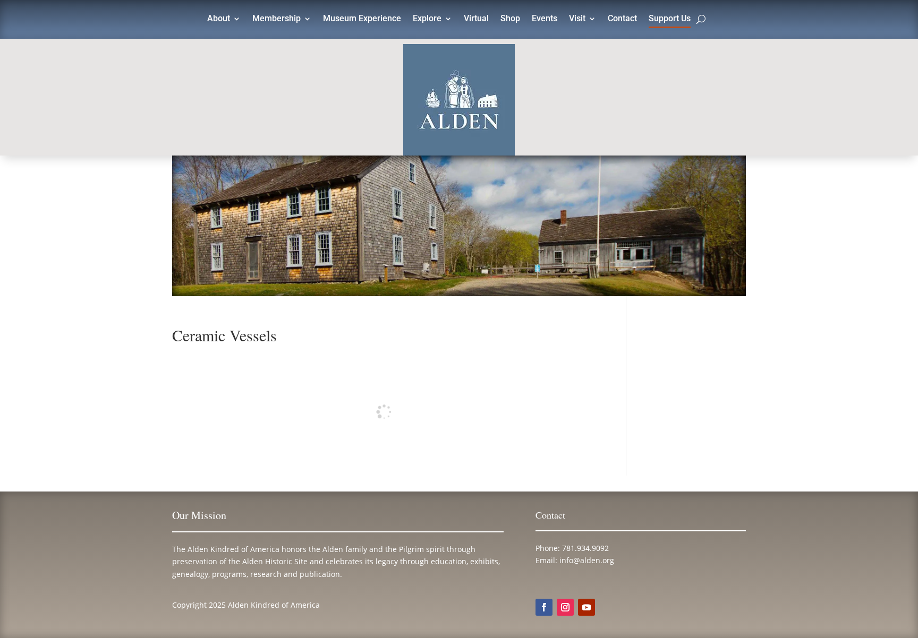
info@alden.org (586, 560)
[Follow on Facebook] (544, 607)
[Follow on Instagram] (565, 607)
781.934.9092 (585, 548)
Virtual (476, 19)
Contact (622, 19)
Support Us (670, 19)
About (218, 19)
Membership (276, 19)
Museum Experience (362, 19)
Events (544, 19)
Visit (577, 19)
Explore (427, 19)
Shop (510, 19)
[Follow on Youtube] (586, 607)
